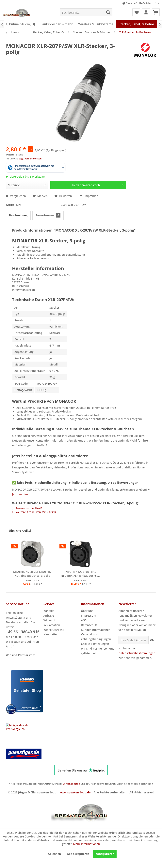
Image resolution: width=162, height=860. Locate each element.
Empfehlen (90, 196)
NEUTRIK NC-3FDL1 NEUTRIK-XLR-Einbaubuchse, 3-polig (32, 573)
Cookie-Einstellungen (95, 644)
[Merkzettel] (136, 12)
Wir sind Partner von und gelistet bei (98, 651)
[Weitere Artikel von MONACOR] (145, 50)
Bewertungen (47, 215)
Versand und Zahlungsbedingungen (96, 636)
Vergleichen (17, 196)
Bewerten (65, 196)
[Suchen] (108, 12)
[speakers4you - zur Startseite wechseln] (17, 13)
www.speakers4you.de (74, 792)
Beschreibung (18, 215)
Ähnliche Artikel (20, 530)
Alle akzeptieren (78, 854)
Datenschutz (89, 625)
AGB (84, 620)
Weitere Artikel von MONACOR (35, 512)
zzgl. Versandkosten (30, 158)
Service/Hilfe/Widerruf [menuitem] (140, 3)
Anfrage (48, 615)
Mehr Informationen (86, 844)
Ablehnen (54, 854)
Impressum (88, 615)
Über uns (87, 611)
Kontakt (48, 611)
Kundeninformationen (95, 630)
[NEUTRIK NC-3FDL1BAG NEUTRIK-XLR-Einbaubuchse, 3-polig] (81, 554)
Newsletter (50, 634)
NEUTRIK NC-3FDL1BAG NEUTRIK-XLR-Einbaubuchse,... (81, 573)
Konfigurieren (104, 854)
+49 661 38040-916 (23, 631)
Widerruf (49, 620)
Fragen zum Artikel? (28, 508)
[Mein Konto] (146, 12)
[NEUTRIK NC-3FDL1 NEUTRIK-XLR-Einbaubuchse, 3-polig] (32, 554)
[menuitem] (86, 12)
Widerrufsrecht (53, 630)
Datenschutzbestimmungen (137, 653)
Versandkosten (71, 783)
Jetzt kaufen (20, 494)
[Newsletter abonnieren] (152, 640)
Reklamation (51, 625)
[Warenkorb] (156, 12)
